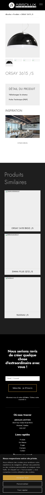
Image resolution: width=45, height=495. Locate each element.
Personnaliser (22, 484)
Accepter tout (22, 478)
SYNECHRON (23, 143)
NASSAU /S (22, 315)
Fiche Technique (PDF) (18, 99)
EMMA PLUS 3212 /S (22, 271)
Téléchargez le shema (18, 95)
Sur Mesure (22, 442)
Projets (22, 445)
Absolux (8, 14)
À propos (23, 448)
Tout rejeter (22, 490)
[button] (33, 40)
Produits (16, 14)
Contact (22, 451)
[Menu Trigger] (41, 4)
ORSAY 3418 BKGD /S (22, 228)
